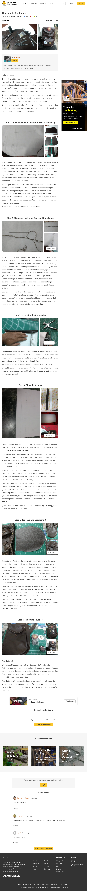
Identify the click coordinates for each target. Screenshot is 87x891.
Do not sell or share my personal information (34, 887)
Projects (25, 3)
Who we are (60, 872)
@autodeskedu (79, 865)
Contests (34, 3)
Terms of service (39, 884)
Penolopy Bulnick (23, 798)
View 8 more (49, 343)
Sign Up (80, 3)
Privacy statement (51, 884)
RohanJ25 (7, 17)
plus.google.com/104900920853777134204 (19, 68)
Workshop (36, 864)
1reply (16, 809)
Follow (15, 61)
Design (35, 866)
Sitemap (59, 869)
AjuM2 (19, 833)
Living (46, 864)
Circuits (35, 861)
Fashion (19, 17)
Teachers (43, 3)
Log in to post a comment (43, 849)
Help (57, 866)
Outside (46, 866)
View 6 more (49, 435)
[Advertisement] (74, 105)
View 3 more (52, 652)
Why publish (60, 861)
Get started (59, 864)
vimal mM (20, 816)
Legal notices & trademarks (59, 887)
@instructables (79, 861)
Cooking (46, 861)
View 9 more (51, 249)
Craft (13, 17)
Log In (72, 3)
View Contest (70, 701)
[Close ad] (85, 81)
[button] (56, 20)
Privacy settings (64, 884)
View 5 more (52, 552)
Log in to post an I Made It (43, 725)
